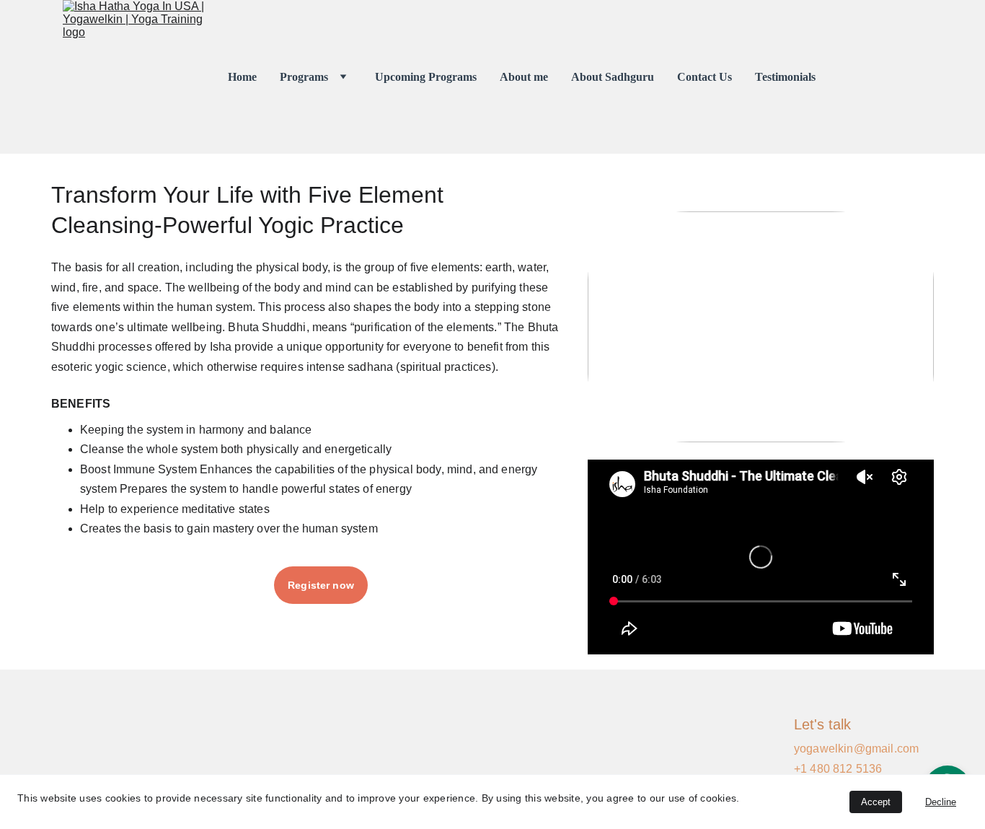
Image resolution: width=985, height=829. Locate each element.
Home (242, 77)
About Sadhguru (612, 77)
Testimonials (785, 77)
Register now (321, 585)
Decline (940, 802)
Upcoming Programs (426, 77)
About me (524, 77)
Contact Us (704, 77)
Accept (876, 802)
